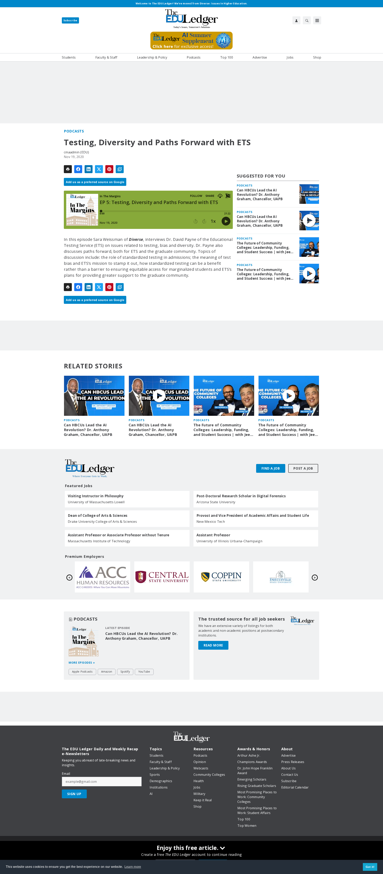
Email (66, 773)
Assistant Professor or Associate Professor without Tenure (118, 535)
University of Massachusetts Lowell (96, 502)
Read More (213, 645)
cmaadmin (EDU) (76, 152)
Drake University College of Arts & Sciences (102, 521)
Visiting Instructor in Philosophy (95, 496)
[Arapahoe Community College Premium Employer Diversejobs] (102, 576)
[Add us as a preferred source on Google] (120, 169)
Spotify (125, 671)
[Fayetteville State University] (281, 576)
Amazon (106, 671)
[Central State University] (162, 576)
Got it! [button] (370, 866)
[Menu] (317, 20)
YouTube (144, 671)
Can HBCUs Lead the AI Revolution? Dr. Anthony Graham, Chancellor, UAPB (260, 194)
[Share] (78, 169)
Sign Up (74, 794)
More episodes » (82, 662)
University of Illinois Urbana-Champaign (229, 541)
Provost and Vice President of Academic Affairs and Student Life (252, 515)
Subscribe (70, 20)
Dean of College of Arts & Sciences (97, 515)
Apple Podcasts (82, 671)
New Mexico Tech (210, 521)
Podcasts (74, 131)
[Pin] (109, 169)
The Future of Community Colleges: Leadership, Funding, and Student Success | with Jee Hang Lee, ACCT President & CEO (265, 247)
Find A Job (271, 468)
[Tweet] (99, 169)
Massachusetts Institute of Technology (99, 541)
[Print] (68, 169)
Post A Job (303, 468)
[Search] (307, 20)
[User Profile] (296, 20)
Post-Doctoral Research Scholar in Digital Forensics (241, 496)
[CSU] (221, 576)
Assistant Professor (213, 535)
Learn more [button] (132, 866)
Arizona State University (215, 502)
